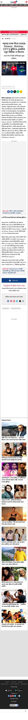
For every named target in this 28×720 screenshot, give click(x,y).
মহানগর (11, 5)
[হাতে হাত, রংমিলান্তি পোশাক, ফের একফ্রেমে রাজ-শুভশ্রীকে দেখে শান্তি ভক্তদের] (14, 534)
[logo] (14, 2)
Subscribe (20, 682)
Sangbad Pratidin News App (14, 286)
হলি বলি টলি (7, 38)
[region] (14, 19)
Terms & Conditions (14, 684)
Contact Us (13, 682)
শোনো (6, 5)
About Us (7, 682)
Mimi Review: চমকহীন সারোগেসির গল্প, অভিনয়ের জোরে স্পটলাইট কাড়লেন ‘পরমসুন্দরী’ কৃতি (13, 271)
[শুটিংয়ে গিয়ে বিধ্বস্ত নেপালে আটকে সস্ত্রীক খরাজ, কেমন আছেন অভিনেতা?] (14, 554)
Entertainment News (15, 308)
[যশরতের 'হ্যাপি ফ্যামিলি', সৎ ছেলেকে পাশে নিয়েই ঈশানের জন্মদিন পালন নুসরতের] (14, 616)
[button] (8, 91)
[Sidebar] (1, 2)
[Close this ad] (25, 711)
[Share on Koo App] (21, 93)
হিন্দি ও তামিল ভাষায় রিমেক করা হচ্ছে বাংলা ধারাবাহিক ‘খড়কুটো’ (13, 212)
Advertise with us (4, 684)
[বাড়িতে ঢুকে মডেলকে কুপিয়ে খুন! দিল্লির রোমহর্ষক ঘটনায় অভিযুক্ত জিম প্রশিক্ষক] (14, 449)
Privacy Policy (24, 684)
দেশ (21, 5)
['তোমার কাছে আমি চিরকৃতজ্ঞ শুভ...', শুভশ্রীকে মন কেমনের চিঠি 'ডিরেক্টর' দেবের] (14, 596)
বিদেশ (25, 5)
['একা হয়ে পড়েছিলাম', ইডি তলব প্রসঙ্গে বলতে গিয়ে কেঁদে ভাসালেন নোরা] (14, 514)
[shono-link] (26, 2)
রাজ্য (16, 5)
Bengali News (6, 308)
